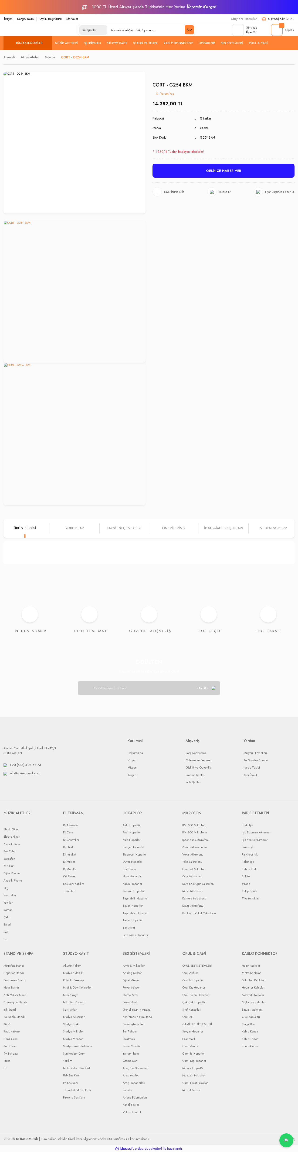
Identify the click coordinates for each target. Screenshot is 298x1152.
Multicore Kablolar (253, 1002)
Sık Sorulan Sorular (256, 760)
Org (6, 888)
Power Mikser (131, 987)
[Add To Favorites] (168, 191)
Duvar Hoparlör (132, 861)
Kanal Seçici (131, 1104)
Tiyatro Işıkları (251, 898)
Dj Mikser (69, 861)
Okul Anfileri (190, 973)
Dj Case (68, 832)
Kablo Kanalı (250, 1031)
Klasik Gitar (10, 829)
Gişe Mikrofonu (192, 876)
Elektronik (129, 1039)
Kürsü (6, 1024)
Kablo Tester (250, 1039)
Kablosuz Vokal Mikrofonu (199, 913)
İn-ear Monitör (132, 1046)
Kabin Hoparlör (132, 884)
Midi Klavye (70, 995)
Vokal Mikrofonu (192, 854)
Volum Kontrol (132, 1112)
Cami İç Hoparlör (193, 1053)
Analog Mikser (132, 973)
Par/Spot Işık (250, 854)
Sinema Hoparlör (134, 891)
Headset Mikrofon (193, 869)
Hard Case (10, 1039)
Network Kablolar (253, 995)
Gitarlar (205, 118)
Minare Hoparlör (192, 1068)
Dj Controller (71, 840)
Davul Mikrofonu (192, 905)
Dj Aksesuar (70, 825)
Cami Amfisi (190, 1046)
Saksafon (9, 858)
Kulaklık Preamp (73, 980)
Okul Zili (187, 1017)
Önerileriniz (174, 528)
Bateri (7, 924)
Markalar (72, 19)
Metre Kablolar (251, 973)
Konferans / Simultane (137, 1017)
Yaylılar (8, 902)
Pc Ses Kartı (70, 1083)
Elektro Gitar (11, 836)
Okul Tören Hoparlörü (196, 995)
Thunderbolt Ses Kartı (77, 1090)
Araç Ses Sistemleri (135, 1068)
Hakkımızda (135, 753)
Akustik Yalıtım (72, 965)
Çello (6, 917)
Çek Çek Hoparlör (194, 1002)
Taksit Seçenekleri (124, 528)
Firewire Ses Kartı (74, 1097)
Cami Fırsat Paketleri (195, 1083)
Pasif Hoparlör (132, 832)
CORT (204, 128)
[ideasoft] (124, 1148)
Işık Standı (10, 1009)
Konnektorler (250, 1046)
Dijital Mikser (131, 980)
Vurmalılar (10, 895)
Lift (5, 1068)
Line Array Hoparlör (135, 935)
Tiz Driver (129, 928)
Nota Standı (11, 987)
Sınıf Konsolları (191, 1009)
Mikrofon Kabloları (253, 980)
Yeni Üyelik (250, 775)
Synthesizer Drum (74, 1053)
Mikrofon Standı (13, 965)
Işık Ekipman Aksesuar (256, 832)
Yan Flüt (8, 866)
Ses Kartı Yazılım (73, 884)
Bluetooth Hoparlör (135, 854)
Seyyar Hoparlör (192, 1031)
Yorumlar (74, 528)
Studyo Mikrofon (73, 1031)
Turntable (69, 891)
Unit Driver (129, 869)
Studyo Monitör (73, 1039)
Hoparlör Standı (13, 973)
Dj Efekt (68, 847)
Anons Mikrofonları (194, 847)
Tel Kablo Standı (14, 1017)
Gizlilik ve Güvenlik (198, 767)
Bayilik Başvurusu (50, 19)
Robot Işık (248, 861)
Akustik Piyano (12, 880)
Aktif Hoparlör (132, 825)
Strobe (246, 884)
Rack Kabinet (11, 1031)
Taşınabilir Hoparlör (135, 898)
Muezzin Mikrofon (194, 1075)
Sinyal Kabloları (252, 1009)
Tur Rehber (130, 1031)
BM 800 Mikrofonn (194, 832)
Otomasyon (130, 1061)
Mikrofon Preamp (74, 1002)
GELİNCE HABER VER (223, 170)
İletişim (8, 19)
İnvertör (127, 1090)
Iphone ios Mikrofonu (196, 840)
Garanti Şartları (195, 775)
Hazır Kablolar (251, 965)
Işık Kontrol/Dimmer (255, 840)
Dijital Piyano (11, 873)
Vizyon (132, 760)
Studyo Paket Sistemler (77, 1046)
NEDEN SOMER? (273, 528)
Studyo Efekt (71, 1024)
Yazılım (67, 1061)
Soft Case (9, 1046)
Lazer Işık (248, 847)
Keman (8, 910)
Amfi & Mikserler (134, 965)
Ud (5, 939)
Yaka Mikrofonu (192, 861)
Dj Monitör (69, 869)
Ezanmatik (189, 1039)
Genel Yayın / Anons (136, 1009)
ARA (189, 30)
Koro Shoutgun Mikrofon (198, 884)
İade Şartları (193, 782)
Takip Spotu (249, 891)
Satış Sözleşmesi (196, 753)
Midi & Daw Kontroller (77, 987)
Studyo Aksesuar (74, 1017)
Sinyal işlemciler (133, 1024)
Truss (6, 1061)
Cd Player (69, 876)
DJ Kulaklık (69, 854)
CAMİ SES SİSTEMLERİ (197, 1024)
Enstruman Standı (14, 980)
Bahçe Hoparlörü (134, 847)
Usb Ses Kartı (71, 1075)
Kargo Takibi (25, 19)
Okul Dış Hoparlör (193, 987)
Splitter (246, 876)
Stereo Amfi (130, 995)
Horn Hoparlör (132, 876)
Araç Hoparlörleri (134, 1083)
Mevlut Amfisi (191, 1090)
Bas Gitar (9, 851)
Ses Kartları (70, 1009)
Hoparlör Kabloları (253, 987)
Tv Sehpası (10, 1053)
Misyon (132, 767)
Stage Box (248, 1024)
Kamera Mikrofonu (194, 898)
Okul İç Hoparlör (193, 980)
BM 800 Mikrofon (193, 825)
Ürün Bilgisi (25, 528)
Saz (5, 932)
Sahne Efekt (249, 869)
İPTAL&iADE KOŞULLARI (223, 528)
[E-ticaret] (148, 1149)
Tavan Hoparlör (133, 905)
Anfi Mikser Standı (15, 995)
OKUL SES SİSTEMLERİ (197, 965)
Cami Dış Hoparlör (194, 1061)
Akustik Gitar (11, 844)
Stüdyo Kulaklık (73, 973)
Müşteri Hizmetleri (255, 753)
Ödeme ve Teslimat (198, 760)
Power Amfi (130, 1002)
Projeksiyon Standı (15, 1002)
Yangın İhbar (131, 1053)
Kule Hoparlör (131, 840)
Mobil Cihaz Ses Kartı (77, 1068)
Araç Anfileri (131, 1075)
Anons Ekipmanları (135, 1097)
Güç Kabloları (251, 1017)
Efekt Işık (247, 825)
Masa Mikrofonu (192, 891)
